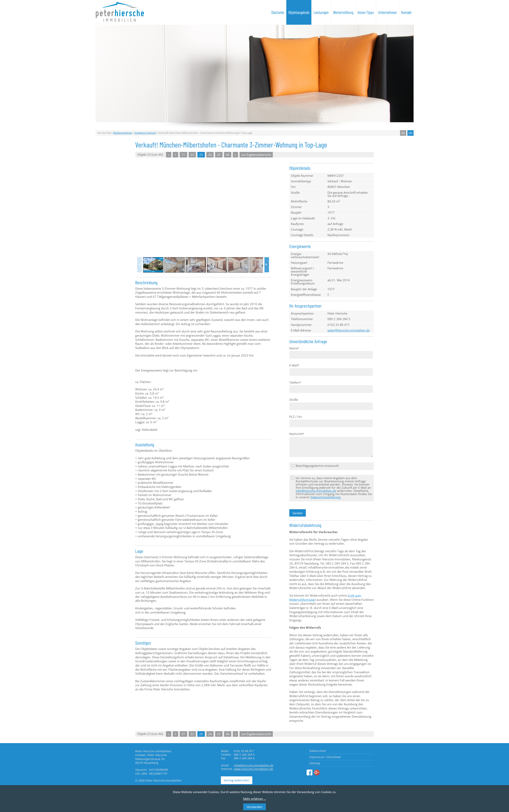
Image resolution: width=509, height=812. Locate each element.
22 (192, 155)
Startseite (277, 12)
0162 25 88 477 (338, 325)
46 (227, 155)
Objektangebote (298, 12)
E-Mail (294, 365)
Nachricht (296, 433)
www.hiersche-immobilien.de (253, 769)
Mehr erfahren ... (254, 799)
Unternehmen (387, 12)
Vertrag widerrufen (236, 780)
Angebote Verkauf (145, 133)
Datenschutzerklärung (325, 497)
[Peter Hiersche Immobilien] (309, 773)
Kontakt (406, 12)
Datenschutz (317, 751)
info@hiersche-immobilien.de (316, 491)
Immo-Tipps (365, 12)
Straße (293, 399)
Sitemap (314, 763)
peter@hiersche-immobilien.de (348, 330)
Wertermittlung (343, 12)
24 (210, 155)
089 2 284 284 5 (338, 319)
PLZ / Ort (295, 416)
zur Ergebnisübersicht (256, 155)
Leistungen (321, 12)
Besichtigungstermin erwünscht (317, 465)
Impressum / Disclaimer (325, 757)
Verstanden (254, 807)
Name (294, 348)
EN (410, 133)
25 (219, 155)
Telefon (295, 382)
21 (183, 155)
